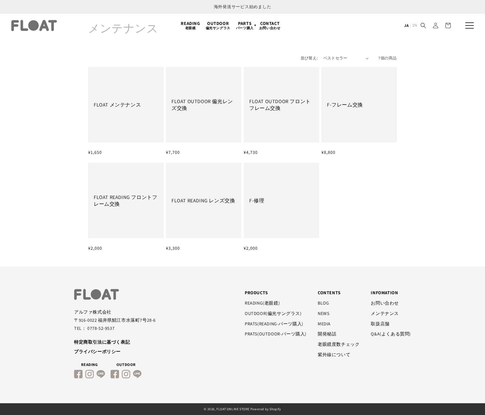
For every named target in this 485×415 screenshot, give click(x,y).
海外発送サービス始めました (242, 6)
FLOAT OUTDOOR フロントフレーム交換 (280, 104)
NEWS (323, 313)
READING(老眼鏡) (262, 303)
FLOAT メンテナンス (117, 104)
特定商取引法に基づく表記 (102, 342)
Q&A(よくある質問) (391, 334)
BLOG (323, 303)
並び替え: (309, 58)
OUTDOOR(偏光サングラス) (273, 313)
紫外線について (334, 355)
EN (415, 25)
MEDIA (324, 324)
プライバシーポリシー (97, 351)
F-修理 (256, 200)
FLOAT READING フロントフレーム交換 (125, 200)
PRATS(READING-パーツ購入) (274, 324)
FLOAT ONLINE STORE (233, 409)
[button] (423, 25)
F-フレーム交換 (345, 104)
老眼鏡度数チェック (339, 344)
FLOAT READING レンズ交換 (203, 200)
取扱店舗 (380, 324)
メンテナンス (385, 313)
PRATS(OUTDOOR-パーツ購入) (275, 334)
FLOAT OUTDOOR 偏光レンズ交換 (202, 104)
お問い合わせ (385, 303)
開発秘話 (327, 334)
